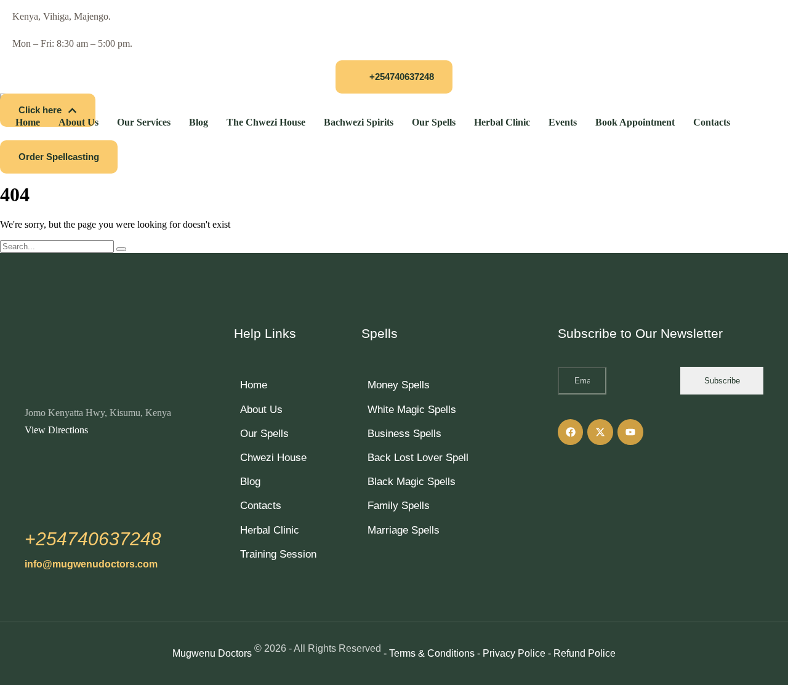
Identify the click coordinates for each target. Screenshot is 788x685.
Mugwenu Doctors (212, 653)
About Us (261, 409)
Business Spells (404, 433)
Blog (250, 481)
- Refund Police (582, 653)
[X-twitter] (600, 432)
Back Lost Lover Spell (418, 457)
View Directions (56, 430)
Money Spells (399, 385)
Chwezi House (273, 457)
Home (253, 385)
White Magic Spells (412, 409)
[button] (394, 77)
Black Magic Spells (412, 481)
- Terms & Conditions (429, 653)
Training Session (278, 554)
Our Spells (264, 433)
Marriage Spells (404, 530)
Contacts (260, 505)
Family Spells (399, 505)
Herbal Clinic (269, 530)
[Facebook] (571, 432)
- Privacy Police (511, 653)
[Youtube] (630, 432)
